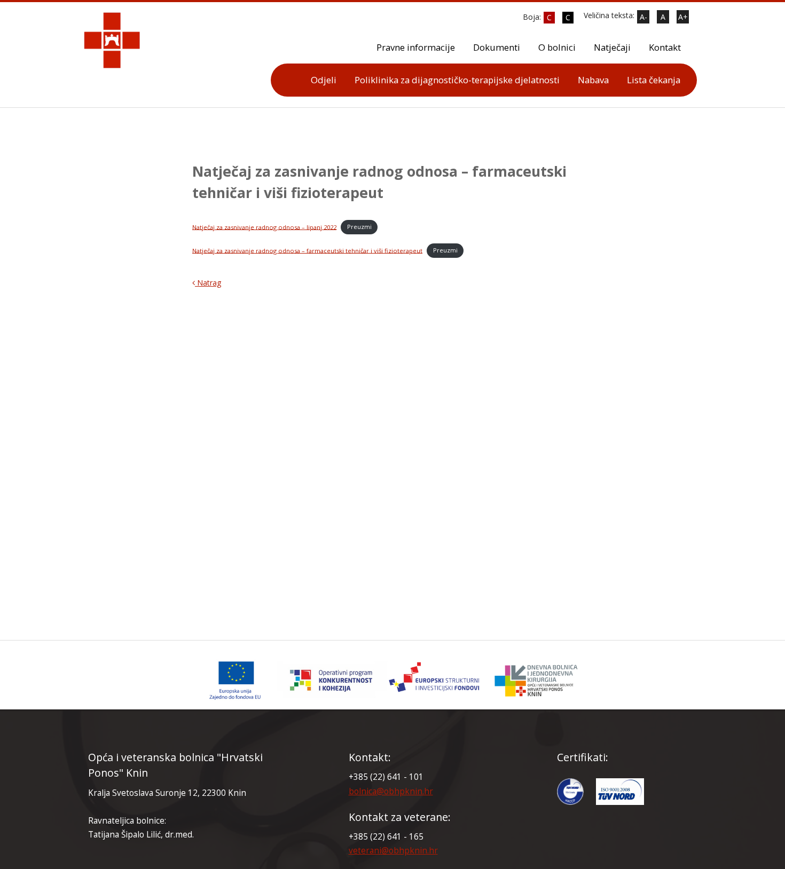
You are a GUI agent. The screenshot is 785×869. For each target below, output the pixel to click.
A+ (683, 17)
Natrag (208, 283)
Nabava (593, 80)
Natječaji (612, 47)
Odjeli (323, 80)
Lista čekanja (653, 80)
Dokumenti (496, 47)
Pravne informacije (415, 47)
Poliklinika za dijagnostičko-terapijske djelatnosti (457, 80)
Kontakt (665, 47)
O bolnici (557, 47)
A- (643, 17)
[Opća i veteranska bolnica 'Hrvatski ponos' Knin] (392, 680)
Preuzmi (359, 227)
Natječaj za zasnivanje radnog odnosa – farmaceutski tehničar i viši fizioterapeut (307, 250)
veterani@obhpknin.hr (393, 850)
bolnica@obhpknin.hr (391, 791)
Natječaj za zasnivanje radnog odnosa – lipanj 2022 (264, 227)
